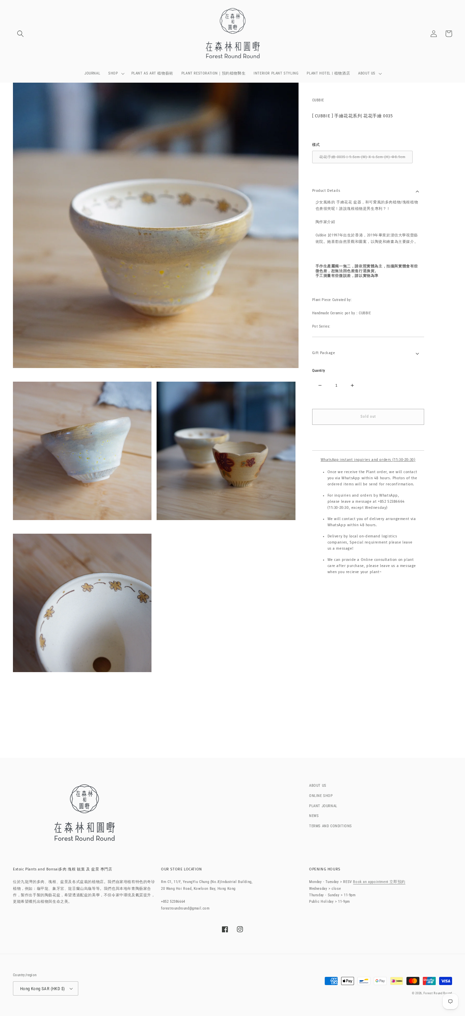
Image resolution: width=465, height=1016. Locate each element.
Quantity (318, 370)
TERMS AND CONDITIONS (330, 826)
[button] (20, 33)
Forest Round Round (437, 993)
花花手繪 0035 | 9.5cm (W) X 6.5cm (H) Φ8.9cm (362, 157)
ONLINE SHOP (321, 796)
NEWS (314, 816)
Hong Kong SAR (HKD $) (42, 988)
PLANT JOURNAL (323, 806)
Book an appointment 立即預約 (379, 882)
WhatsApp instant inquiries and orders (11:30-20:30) (368, 459)
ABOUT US (317, 785)
